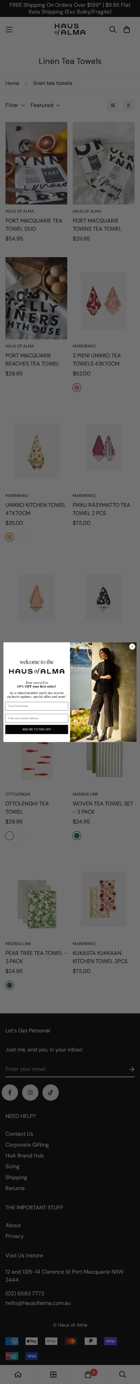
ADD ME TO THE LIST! (36, 729)
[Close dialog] (132, 646)
